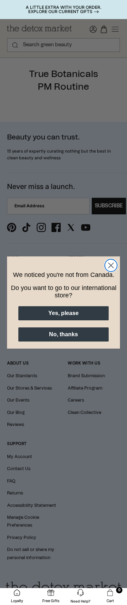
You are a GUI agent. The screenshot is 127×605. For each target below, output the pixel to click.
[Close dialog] (111, 265)
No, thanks (63, 334)
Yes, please (63, 313)
